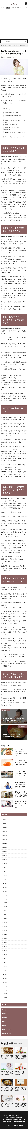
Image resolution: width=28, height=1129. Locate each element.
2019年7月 (4, 883)
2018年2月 (4, 950)
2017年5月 (4, 986)
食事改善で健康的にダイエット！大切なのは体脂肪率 (21, 1089)
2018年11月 (5, 914)
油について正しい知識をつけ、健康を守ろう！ (14, 137)
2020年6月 (4, 843)
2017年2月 (4, 998)
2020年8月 (4, 835)
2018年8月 (4, 926)
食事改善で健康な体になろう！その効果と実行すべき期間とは (21, 1056)
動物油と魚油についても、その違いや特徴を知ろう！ (14, 121)
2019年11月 (5, 871)
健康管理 (8, 7)
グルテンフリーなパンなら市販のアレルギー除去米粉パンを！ (7, 1105)
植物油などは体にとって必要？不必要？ (13, 112)
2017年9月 (4, 970)
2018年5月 (4, 938)
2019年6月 (4, 887)
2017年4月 (4, 990)
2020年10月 (5, 827)
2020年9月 (4, 831)
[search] (25, 41)
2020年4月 (4, 851)
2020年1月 (4, 863)
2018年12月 (5, 911)
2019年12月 (5, 867)
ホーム (5, 1115)
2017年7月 (4, 978)
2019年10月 (5, 875)
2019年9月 (4, 879)
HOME (2, 7)
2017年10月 (5, 966)
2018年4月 (4, 942)
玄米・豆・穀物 (24, 7)
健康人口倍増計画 (18, 1125)
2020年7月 (4, 839)
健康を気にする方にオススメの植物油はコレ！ (14, 133)
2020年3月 (4, 855)
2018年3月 (4, 946)
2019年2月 (4, 903)
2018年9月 (4, 922)
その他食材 (5, 1010)
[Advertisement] (14, 24)
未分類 (4, 1025)
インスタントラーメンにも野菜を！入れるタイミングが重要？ (21, 774)
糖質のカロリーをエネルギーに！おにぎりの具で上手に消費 (21, 794)
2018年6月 (4, 934)
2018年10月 (5, 918)
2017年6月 (4, 982)
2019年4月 (4, 895)
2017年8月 (4, 974)
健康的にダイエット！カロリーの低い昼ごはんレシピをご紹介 (7, 1072)
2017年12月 (5, 958)
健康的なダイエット (8, 1013)
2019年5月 (4, 891)
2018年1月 (4, 954)
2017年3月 (4, 994)
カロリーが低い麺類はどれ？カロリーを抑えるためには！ (7, 1056)
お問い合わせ (7, 1121)
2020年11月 (5, 823)
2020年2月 (4, 859)
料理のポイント (15, 7)
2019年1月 (4, 907)
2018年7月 (4, 930)
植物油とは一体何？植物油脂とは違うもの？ (13, 116)
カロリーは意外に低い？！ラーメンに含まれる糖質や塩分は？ (7, 1089)
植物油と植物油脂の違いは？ (10, 124)
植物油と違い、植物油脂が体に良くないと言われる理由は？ (14, 128)
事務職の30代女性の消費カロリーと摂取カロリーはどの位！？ (21, 804)
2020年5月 (4, 847)
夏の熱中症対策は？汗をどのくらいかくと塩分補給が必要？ (21, 785)
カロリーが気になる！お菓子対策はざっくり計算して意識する (21, 752)
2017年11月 (5, 962)
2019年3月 (4, 899)
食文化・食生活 (7, 1033)
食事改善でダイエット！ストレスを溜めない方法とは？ (21, 1072)
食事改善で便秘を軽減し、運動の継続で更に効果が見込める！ (21, 1105)
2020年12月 (5, 820)
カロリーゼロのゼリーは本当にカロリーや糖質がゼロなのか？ (21, 763)
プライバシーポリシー (18, 1121)
